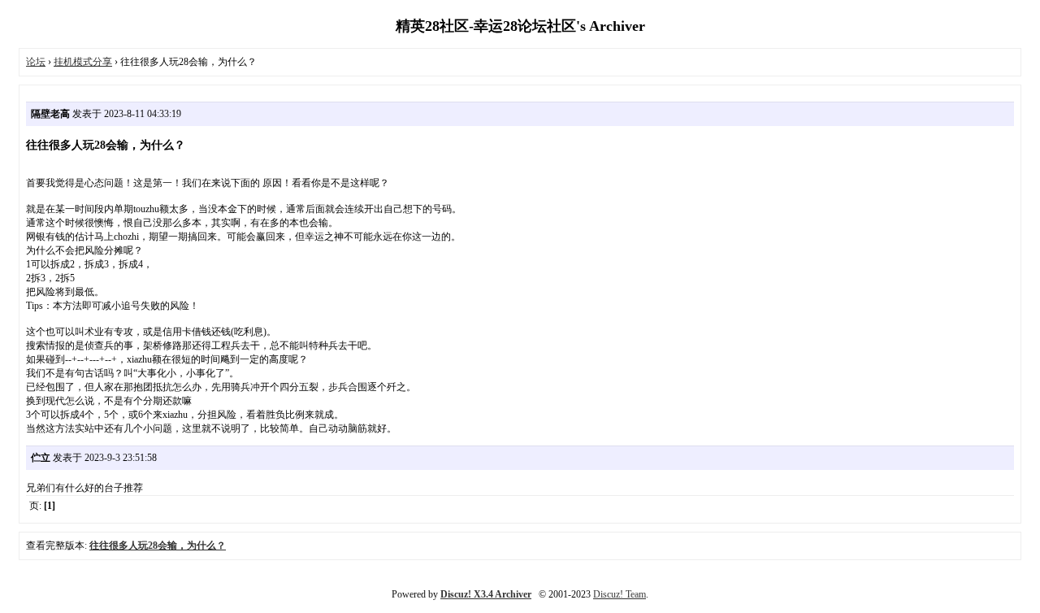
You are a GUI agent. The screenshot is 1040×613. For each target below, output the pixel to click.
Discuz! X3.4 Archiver (485, 594)
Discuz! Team (619, 594)
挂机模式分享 (83, 61)
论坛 (36, 61)
